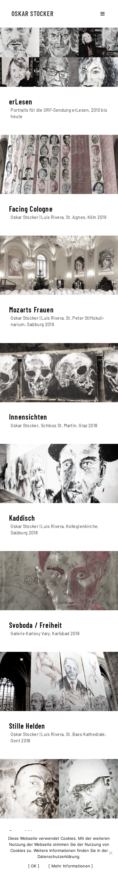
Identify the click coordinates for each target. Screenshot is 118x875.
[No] (110, 853)
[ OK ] (34, 865)
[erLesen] (59, 57)
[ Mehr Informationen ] (70, 865)
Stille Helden (27, 725)
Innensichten (28, 416)
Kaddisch (22, 517)
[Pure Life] (59, 788)
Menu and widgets (102, 13)
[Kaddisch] (59, 473)
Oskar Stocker (32, 13)
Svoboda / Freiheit (35, 625)
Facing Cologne (31, 208)
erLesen (20, 101)
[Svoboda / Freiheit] (59, 580)
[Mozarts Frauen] (59, 265)
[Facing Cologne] (59, 164)
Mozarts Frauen (31, 309)
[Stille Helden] (59, 681)
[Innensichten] (59, 372)
